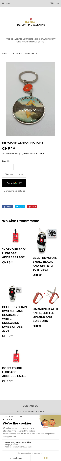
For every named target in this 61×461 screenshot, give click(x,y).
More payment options (14, 191)
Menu (8, 3)
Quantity (6, 161)
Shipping (19, 153)
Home (4, 53)
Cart (56, 3)
